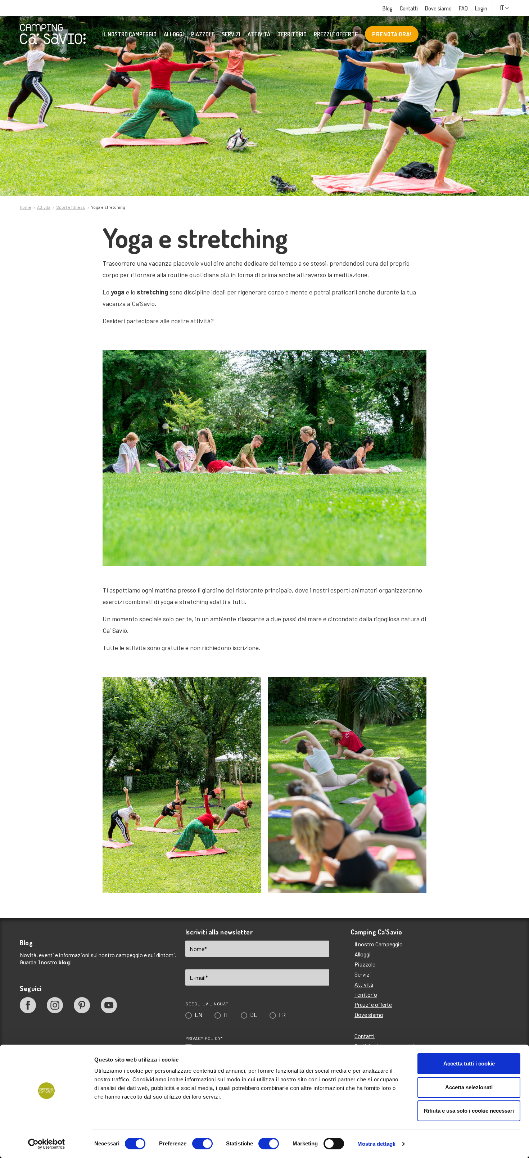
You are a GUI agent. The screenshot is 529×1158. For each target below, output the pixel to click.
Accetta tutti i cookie (469, 1063)
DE (250, 616)
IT (223, 616)
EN (195, 616)
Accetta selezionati (469, 1087)
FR (279, 616)
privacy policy (233, 649)
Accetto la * (222, 649)
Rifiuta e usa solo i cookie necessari (469, 1111)
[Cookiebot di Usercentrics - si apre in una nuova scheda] (46, 1144)
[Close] (366, 470)
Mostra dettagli (376, 1144)
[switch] (202, 1143)
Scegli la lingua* (203, 605)
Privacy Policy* (201, 640)
